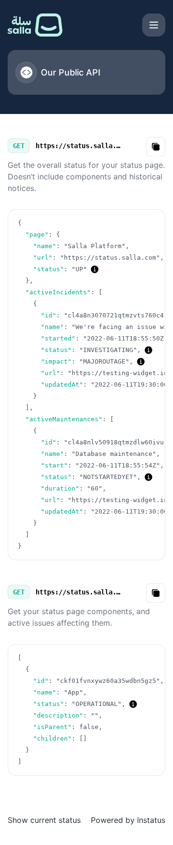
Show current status (44, 820)
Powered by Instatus (128, 820)
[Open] (153, 25)
